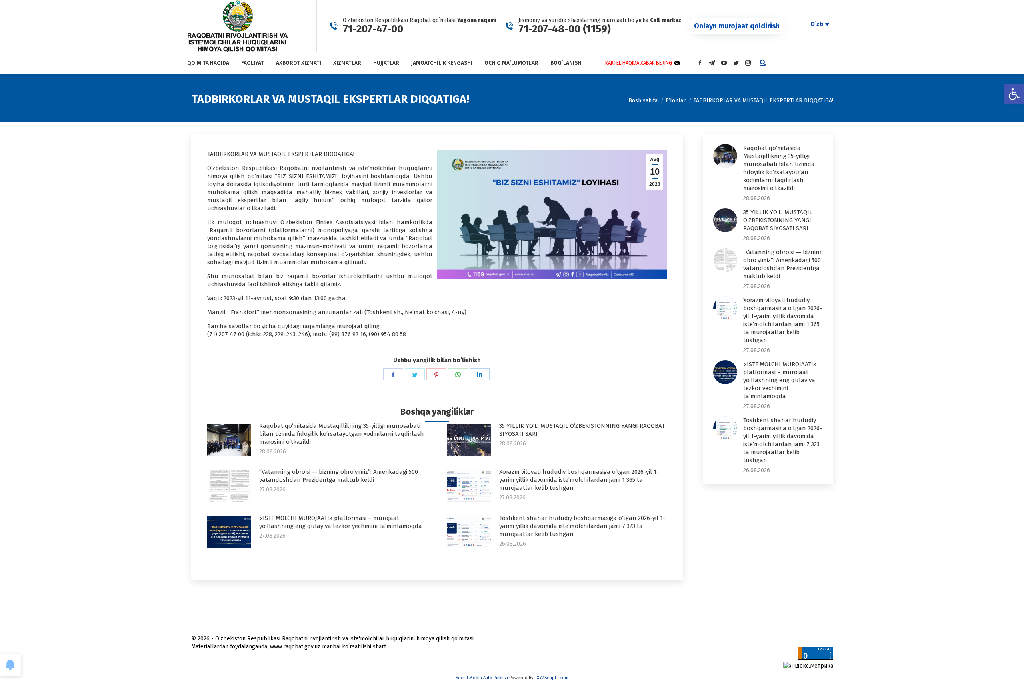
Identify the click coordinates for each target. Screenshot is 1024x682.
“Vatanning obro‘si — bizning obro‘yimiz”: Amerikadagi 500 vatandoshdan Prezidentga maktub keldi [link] (338, 475)
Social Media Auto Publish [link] (482, 677)
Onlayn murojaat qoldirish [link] (737, 26)
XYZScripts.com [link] (552, 677)
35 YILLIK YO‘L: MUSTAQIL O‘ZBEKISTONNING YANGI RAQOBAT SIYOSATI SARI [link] (582, 429)
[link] (1014, 94)
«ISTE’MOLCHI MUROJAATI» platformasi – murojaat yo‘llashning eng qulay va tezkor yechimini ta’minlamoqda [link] (340, 522)
